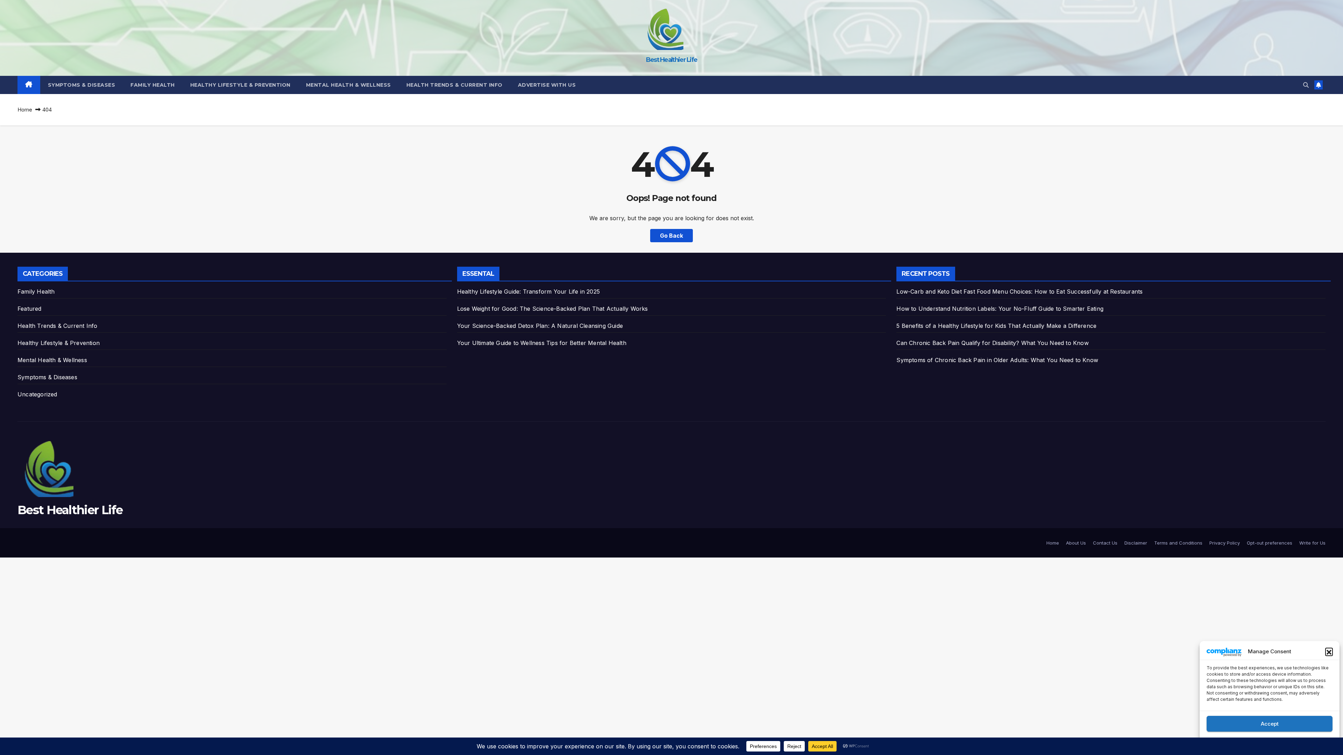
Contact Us (1105, 543)
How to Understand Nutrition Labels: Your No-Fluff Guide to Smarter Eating (999, 308)
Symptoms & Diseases (81, 85)
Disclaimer (1135, 543)
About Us (1076, 543)
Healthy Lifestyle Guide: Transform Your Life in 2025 (528, 291)
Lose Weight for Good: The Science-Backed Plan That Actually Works (552, 308)
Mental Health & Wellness (348, 85)
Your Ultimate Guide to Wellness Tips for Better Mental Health (541, 342)
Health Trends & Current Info (454, 85)
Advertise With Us (547, 85)
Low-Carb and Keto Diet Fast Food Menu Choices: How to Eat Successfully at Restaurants (1019, 291)
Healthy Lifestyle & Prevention (240, 85)
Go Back (671, 235)
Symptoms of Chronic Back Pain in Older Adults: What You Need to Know (997, 360)
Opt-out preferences (1269, 543)
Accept (1270, 723)
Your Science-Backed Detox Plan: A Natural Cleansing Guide (540, 325)
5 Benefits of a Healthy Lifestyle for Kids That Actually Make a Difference (996, 325)
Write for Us (1312, 543)
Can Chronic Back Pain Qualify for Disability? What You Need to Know (992, 342)
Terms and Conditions (1178, 543)
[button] (1329, 651)
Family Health (152, 85)
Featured (29, 308)
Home (24, 109)
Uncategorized (37, 394)
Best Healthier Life (671, 60)
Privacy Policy (1224, 543)
